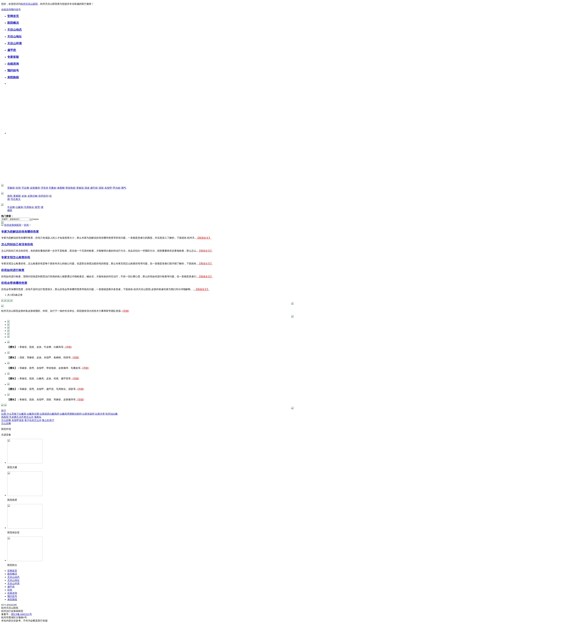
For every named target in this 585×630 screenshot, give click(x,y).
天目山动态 (14, 29)
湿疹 (101, 188)
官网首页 (13, 16)
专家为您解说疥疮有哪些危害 (20, 231)
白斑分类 (100, 414)
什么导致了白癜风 (16, 414)
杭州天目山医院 (29, 4)
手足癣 (25, 188)
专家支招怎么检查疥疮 (15, 257)
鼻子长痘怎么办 (32, 420)
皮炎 (24, 196)
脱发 (87, 188)
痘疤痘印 (43, 196)
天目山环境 (14, 43)
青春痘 (80, 188)
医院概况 (13, 22)
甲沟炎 (116, 188)
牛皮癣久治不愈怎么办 (21, 417)
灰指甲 (108, 188)
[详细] (125, 311)
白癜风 (19, 207)
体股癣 (60, 188)
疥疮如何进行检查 (12, 270)
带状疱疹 (70, 188)
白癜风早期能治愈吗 (71, 414)
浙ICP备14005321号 (21, 614)
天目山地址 (14, 36)
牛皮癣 (11, 207)
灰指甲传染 (18, 420)
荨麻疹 (11, 188)
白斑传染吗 (88, 414)
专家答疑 (13, 56)
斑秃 (37, 207)
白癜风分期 (33, 414)
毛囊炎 (52, 188)
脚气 (123, 188)
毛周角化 (29, 207)
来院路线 (13, 77)
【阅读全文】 (203, 237)
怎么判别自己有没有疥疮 (17, 244)
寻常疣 (44, 188)
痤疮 (9, 196)
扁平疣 (11, 50)
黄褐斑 (17, 196)
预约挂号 (16, 9)
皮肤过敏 (32, 196)
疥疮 (18, 188)
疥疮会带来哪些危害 (14, 282)
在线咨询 (6, 9)
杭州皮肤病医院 (12, 225)
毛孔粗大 (16, 199)
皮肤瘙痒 (35, 188)
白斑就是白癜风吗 (49, 414)
